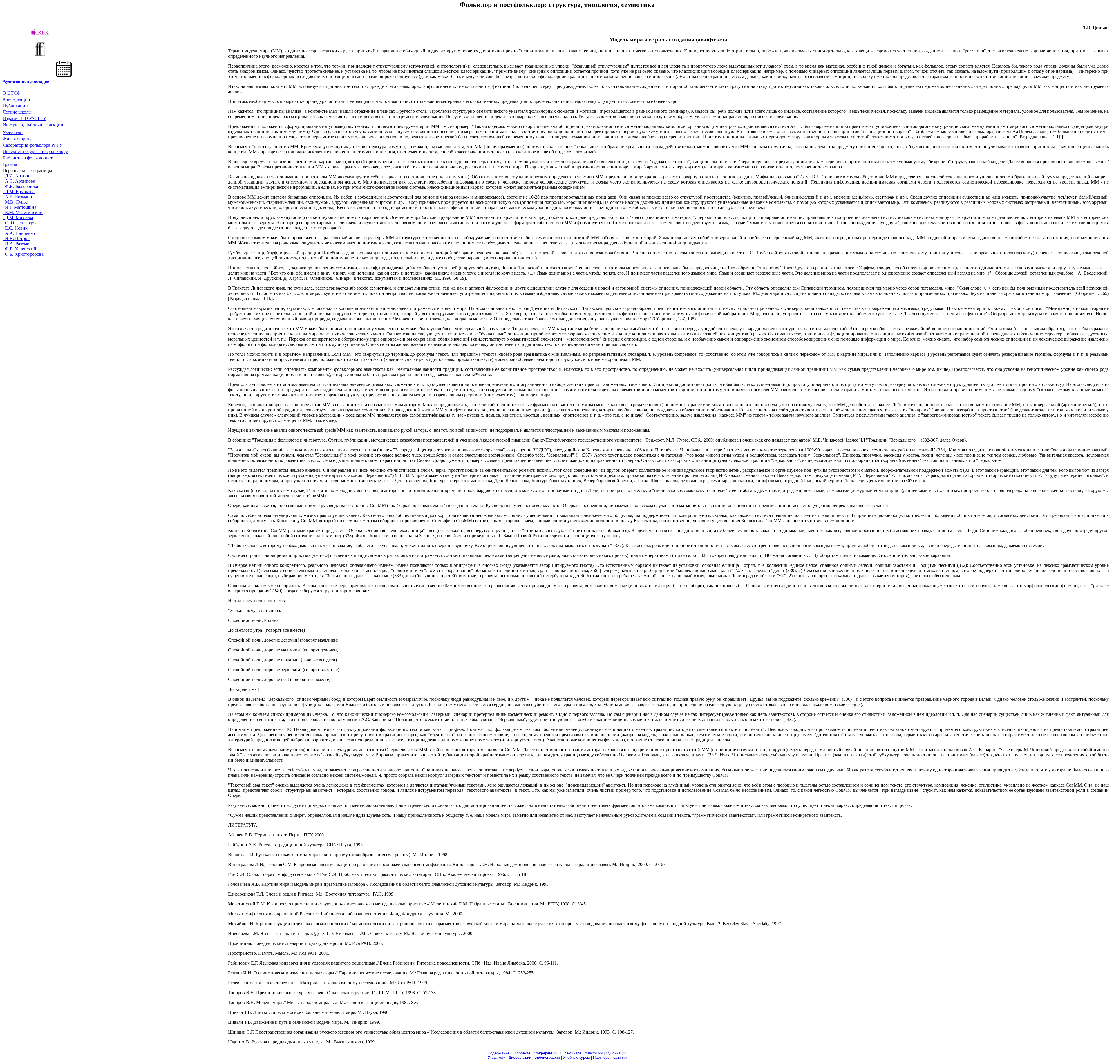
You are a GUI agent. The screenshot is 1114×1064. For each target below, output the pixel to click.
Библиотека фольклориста (29, 157)
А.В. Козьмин (17, 196)
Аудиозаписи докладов (26, 81)
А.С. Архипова (19, 181)
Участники (594, 1053)
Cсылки (620, 1057)
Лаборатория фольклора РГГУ (32, 145)
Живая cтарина (17, 138)
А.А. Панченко (19, 233)
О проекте (521, 1053)
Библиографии (547, 1057)
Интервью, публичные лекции (33, 124)
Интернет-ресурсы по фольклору (35, 151)
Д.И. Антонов (18, 175)
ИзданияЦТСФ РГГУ (24, 118)
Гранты (10, 164)
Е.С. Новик (15, 228)
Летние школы (17, 112)
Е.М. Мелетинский (23, 212)
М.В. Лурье (15, 201)
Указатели (13, 132)
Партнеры (601, 1057)
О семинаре (570, 1053)
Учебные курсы (576, 1057)
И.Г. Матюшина (19, 207)
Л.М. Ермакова (19, 191)
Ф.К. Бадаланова (20, 186)
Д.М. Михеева (18, 217)
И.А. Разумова (18, 243)
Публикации (15, 105)
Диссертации (520, 1057)
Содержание (498, 1053)
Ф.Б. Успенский (19, 248)
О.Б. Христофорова (23, 254)
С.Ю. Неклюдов (20, 222)
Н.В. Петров (16, 238)
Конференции (16, 99)
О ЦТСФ (12, 92)
